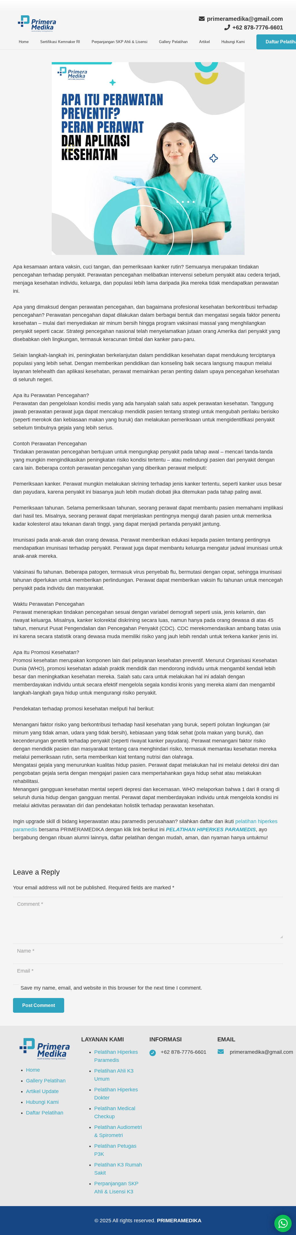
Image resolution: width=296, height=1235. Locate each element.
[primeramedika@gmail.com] (223, 1052)
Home (33, 1070)
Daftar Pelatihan (44, 1113)
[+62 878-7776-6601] (155, 1052)
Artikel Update (43, 1091)
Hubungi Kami (42, 1102)
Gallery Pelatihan (46, 1081)
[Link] (38, 23)
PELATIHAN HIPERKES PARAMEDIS (211, 829)
